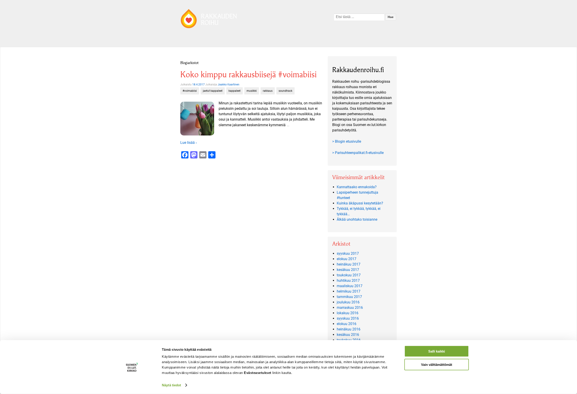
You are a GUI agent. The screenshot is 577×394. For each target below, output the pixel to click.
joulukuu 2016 (348, 302)
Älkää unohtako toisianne (357, 219)
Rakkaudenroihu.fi (358, 70)
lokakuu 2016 (347, 313)
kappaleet (234, 90)
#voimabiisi (190, 90)
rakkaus (267, 90)
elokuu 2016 (346, 324)
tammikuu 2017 (349, 297)
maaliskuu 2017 (349, 286)
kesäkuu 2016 (348, 334)
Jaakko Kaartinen (228, 84)
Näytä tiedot (171, 385)
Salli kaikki (436, 351)
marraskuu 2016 (350, 307)
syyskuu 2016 (348, 318)
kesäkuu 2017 (348, 270)
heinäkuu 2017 (348, 264)
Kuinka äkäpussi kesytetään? (360, 203)
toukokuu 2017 (349, 275)
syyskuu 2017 (348, 253)
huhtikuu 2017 (348, 280)
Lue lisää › (188, 142)
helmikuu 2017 (348, 291)
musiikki (252, 90)
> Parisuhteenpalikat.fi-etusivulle (358, 153)
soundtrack (285, 90)
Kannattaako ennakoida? (357, 187)
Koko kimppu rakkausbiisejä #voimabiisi (248, 74)
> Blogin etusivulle (346, 141)
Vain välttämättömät (436, 364)
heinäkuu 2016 (348, 329)
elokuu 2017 (346, 259)
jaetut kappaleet (212, 90)
